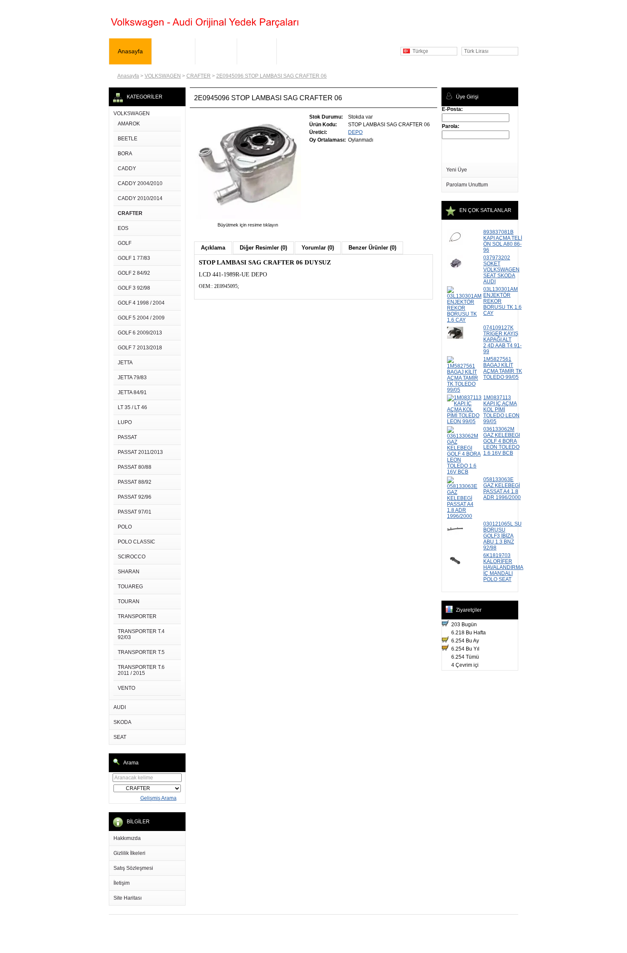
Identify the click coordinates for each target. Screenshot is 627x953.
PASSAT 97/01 (134, 512)
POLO (125, 527)
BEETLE (127, 139)
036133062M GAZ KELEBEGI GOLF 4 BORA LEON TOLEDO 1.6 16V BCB (501, 441)
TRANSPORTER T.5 (141, 652)
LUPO (125, 422)
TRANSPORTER (137, 616)
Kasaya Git (300, 51)
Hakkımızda (127, 838)
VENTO (126, 688)
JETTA (125, 363)
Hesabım (216, 51)
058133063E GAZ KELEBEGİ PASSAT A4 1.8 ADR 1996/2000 (502, 488)
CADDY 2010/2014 (140, 198)
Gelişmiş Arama (158, 798)
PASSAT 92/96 (134, 497)
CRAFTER (198, 76)
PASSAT (127, 437)
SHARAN (128, 572)
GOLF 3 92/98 (134, 288)
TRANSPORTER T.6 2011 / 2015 (141, 670)
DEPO (355, 132)
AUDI (119, 707)
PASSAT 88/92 (134, 482)
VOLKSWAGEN (163, 76)
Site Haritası (127, 898)
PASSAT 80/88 (134, 467)
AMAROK (129, 124)
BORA (125, 154)
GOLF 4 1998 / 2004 (141, 303)
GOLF (124, 243)
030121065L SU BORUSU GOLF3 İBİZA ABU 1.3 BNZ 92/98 (502, 536)
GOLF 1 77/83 (134, 258)
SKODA (122, 722)
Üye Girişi (173, 51)
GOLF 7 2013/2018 (140, 348)
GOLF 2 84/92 (134, 273)
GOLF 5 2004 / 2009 (141, 318)
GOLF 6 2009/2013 (140, 333)
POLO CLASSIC (136, 542)
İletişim (121, 883)
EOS (123, 228)
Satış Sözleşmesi (133, 868)
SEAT (119, 737)
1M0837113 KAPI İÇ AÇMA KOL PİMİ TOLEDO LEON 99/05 (501, 409)
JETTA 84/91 (132, 392)
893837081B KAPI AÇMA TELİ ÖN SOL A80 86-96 (502, 241)
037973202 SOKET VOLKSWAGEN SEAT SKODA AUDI (501, 270)
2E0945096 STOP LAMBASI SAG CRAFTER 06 (271, 76)
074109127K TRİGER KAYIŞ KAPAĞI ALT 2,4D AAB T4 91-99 (502, 339)
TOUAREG (130, 587)
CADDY (127, 168)
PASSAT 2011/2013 (140, 452)
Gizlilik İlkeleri (129, 853)
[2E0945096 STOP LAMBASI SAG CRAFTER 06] (247, 219)
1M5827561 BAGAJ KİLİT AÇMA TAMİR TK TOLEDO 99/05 (502, 368)
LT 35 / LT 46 (132, 407)
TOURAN (128, 601)
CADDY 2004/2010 (140, 183)
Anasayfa (130, 51)
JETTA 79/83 (132, 378)
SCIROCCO (131, 557)
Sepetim (257, 51)
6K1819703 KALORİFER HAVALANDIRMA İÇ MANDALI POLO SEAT (503, 567)
